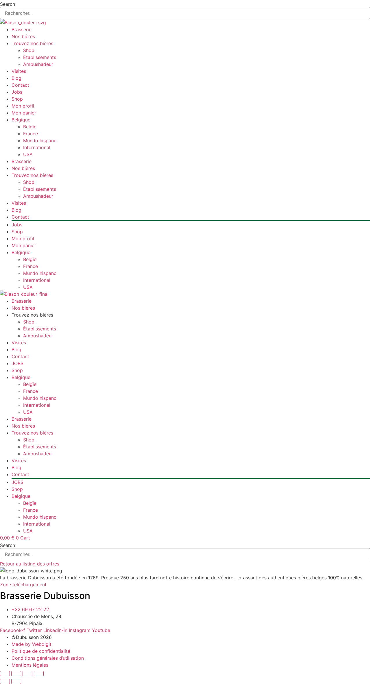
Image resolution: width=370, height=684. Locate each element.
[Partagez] (27, 673)
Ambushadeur (38, 64)
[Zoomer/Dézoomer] (5, 673)
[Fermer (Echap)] (39, 673)
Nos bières (23, 36)
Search (7, 4)
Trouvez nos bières (32, 43)
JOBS (17, 363)
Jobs (17, 92)
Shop (28, 50)
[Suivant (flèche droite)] (16, 681)
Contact (20, 85)
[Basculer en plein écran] (16, 673)
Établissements (39, 57)
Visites (19, 71)
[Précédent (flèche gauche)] (5, 681)
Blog (16, 78)
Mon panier (24, 113)
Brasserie (22, 29)
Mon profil (23, 106)
